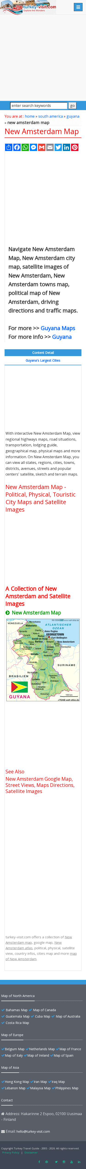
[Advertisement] (43, 57)
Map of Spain (63, 1055)
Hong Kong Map (17, 1081)
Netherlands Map (42, 1049)
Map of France (70, 1049)
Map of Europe (12, 1035)
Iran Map (40, 1081)
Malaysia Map (40, 1088)
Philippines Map (66, 1088)
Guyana (62, 336)
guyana (73, 116)
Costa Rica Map (17, 1023)
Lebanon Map (15, 1088)
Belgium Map (15, 1049)
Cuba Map (42, 1016)
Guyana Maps (58, 328)
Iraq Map (58, 1081)
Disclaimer (31, 1152)
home (30, 116)
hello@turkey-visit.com (33, 1131)
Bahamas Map (17, 1010)
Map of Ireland (38, 1055)
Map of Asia (10, 1067)
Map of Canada (44, 1010)
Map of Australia (68, 1016)
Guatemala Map (18, 1016)
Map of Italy (14, 1055)
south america (50, 116)
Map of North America (18, 996)
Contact (7, 1100)
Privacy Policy (10, 1152)
